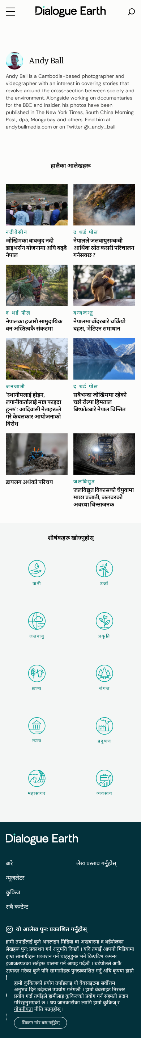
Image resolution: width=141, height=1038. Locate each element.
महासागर (37, 793)
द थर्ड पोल (85, 232)
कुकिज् (109, 1002)
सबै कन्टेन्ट (17, 907)
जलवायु (36, 636)
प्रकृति (104, 636)
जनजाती (15, 386)
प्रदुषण (104, 741)
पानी (37, 584)
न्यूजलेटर (15, 878)
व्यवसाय (104, 793)
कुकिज (13, 892)
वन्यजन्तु (83, 313)
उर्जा (104, 584)
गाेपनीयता (23, 1009)
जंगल (104, 688)
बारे (9, 863)
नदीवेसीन (16, 232)
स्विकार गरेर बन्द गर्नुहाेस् (41, 1023)
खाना (37, 689)
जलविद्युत (84, 481)
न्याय (37, 741)
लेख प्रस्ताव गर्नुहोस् (96, 863)
